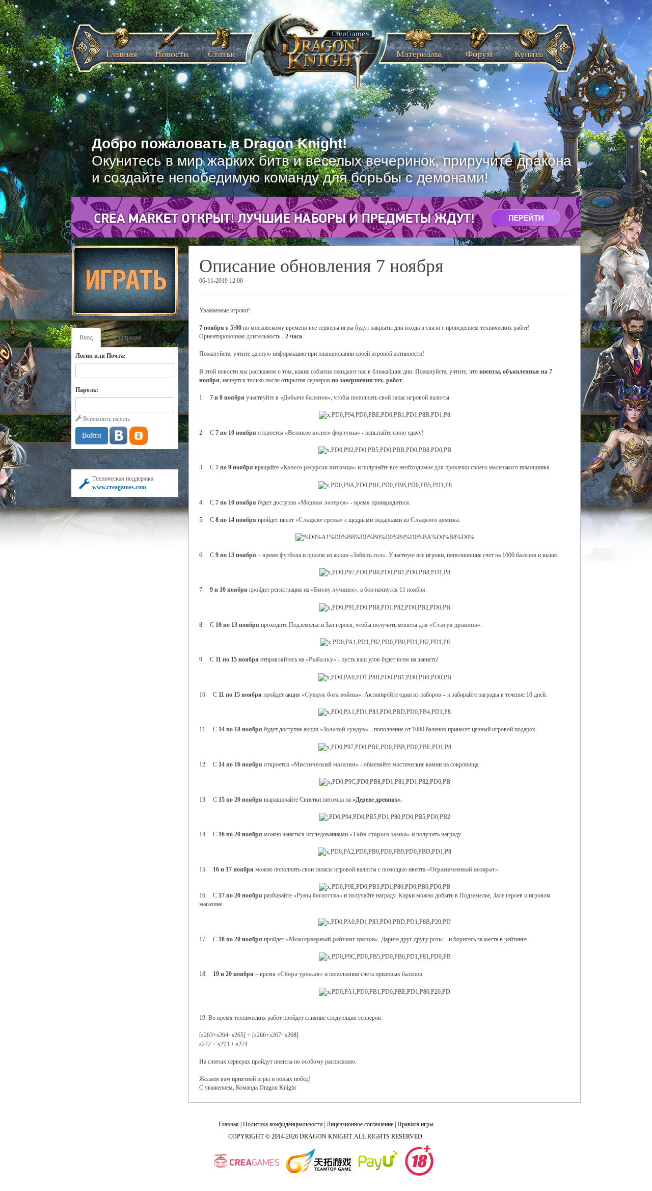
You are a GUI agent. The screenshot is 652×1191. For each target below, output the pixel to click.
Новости (171, 50)
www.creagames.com (119, 487)
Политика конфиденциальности (282, 1124)
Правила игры (415, 1124)
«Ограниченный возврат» (462, 869)
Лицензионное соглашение (360, 1124)
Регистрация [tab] (126, 337)
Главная (121, 50)
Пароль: (86, 389)
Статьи (221, 50)
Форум (479, 50)
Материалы (418, 50)
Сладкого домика (435, 519)
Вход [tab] (86, 337)
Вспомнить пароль (106, 418)
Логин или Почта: (100, 355)
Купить (528, 50)
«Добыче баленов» (305, 397)
